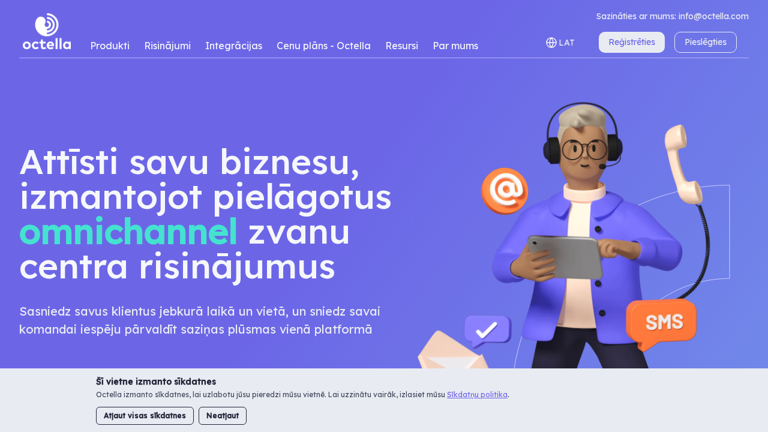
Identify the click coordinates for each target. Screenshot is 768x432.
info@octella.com (714, 16)
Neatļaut (222, 415)
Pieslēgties (706, 42)
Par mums (455, 46)
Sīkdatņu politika (477, 394)
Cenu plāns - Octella (324, 46)
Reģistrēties (631, 42)
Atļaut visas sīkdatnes (145, 415)
